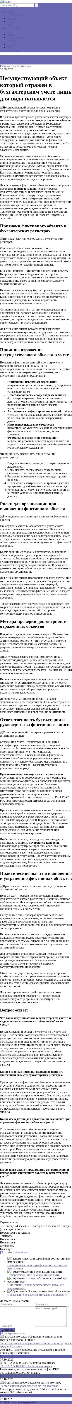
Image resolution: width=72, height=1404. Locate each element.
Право (11, 21)
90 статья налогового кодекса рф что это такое (29, 1385)
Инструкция (15, 14)
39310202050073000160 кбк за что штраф (26, 1366)
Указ (10, 24)
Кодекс (11, 18)
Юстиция (13, 28)
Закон (11, 11)
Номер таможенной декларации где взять (33, 1275)
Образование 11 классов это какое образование (37, 1294)
